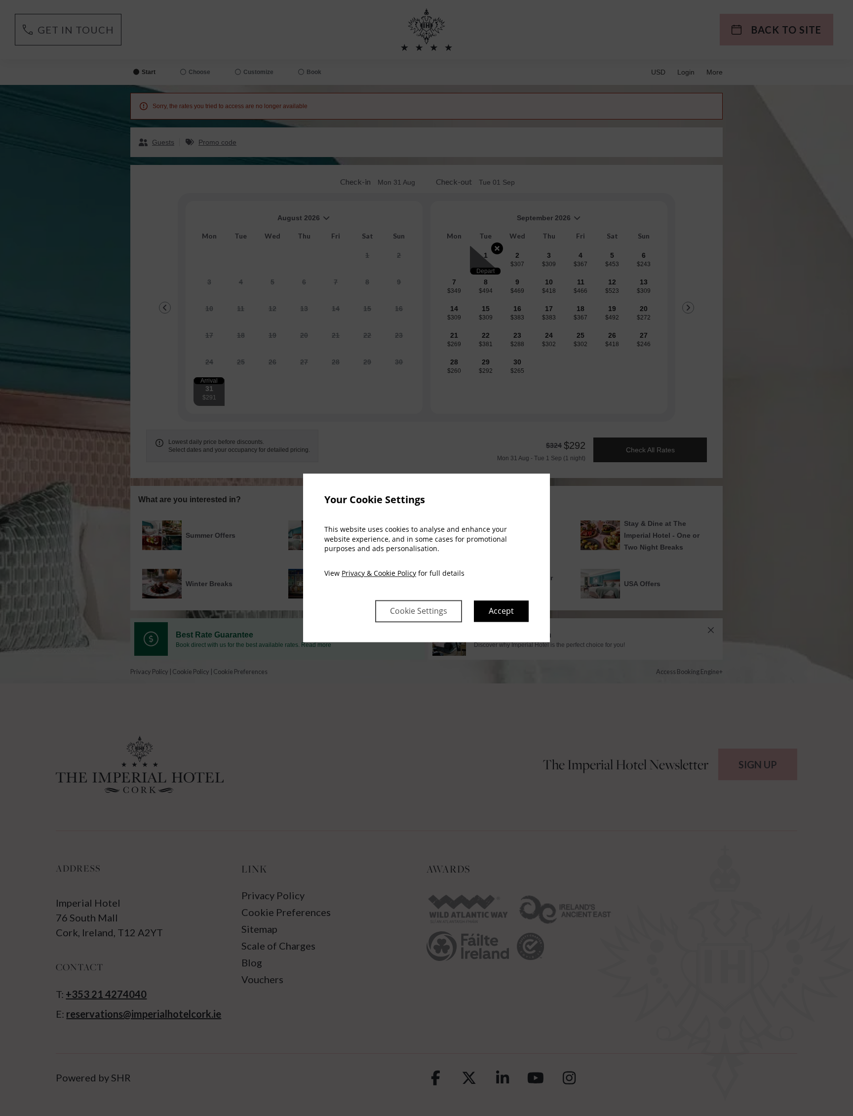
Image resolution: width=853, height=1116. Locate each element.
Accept (501, 611)
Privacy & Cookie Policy (379, 573)
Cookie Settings (418, 611)
